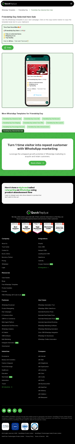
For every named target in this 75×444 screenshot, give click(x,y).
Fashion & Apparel (7, 363)
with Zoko (41, 373)
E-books (4, 291)
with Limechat (42, 370)
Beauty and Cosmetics (8, 359)
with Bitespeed (42, 397)
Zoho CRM (41, 247)
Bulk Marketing (6, 339)
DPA (47, 436)
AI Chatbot (5, 332)
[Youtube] (9, 410)
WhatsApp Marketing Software (47, 325)
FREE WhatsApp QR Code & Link (13, 295)
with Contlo (41, 377)
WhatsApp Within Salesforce (46, 308)
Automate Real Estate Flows (46, 315)
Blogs (3, 281)
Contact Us (5, 250)
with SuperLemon (43, 366)
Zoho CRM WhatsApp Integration (48, 332)
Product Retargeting (8, 308)
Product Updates (7, 288)
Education (5, 373)
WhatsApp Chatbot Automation (47, 339)
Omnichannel (6, 346)
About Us (4, 243)
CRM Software (6, 336)
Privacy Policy (29, 436)
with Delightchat (43, 363)
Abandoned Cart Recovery (10, 325)
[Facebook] (20, 410)
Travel (4, 383)
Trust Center (5, 247)
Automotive (5, 380)
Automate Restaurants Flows (48, 318)
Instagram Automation (10, 342)
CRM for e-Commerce (8, 318)
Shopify (40, 243)
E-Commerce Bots (7, 315)
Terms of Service (40, 436)
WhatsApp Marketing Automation (48, 329)
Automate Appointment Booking (47, 322)
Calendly (41, 260)
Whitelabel (5, 264)
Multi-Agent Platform (8, 322)
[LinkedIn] (4, 410)
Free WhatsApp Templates (10, 284)
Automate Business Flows (45, 312)
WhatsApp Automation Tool (46, 305)
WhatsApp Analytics (8, 329)
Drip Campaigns (6, 312)
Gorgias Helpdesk (45, 264)
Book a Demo (6, 253)
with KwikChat (42, 387)
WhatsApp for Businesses (46, 336)
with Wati (41, 359)
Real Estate (7, 377)
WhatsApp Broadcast (8, 305)
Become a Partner (7, 257)
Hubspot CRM (42, 250)
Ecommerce (5, 356)
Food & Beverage (7, 366)
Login (3, 267)
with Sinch (41, 380)
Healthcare (5, 370)
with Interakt (41, 356)
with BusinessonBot (44, 383)
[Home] (37, 212)
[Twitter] (15, 410)
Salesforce (41, 257)
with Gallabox (42, 394)
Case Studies (6, 277)
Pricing (4, 260)
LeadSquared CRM (44, 253)
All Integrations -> (43, 267)
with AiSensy (42, 390)
